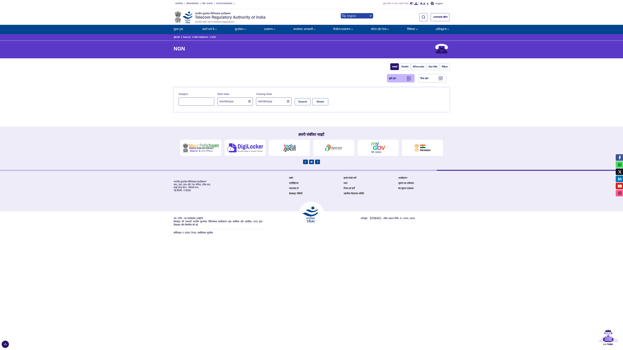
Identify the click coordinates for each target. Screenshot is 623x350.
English (439, 4)
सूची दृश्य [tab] (392, 78)
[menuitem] (178, 29)
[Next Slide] (317, 162)
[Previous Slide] (305, 162)
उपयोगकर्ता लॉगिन (440, 17)
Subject (183, 94)
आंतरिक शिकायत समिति (354, 193)
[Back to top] (5, 344)
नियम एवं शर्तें (349, 188)
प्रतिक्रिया (293, 183)
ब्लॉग (291, 178)
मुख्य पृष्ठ (177, 37)
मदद (346, 183)
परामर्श (394, 66)
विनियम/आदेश (418, 66)
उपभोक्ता (179, 3)
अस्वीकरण (402, 178)
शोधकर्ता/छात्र (192, 3)
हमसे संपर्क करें (350, 178)
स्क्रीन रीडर (404, 4)
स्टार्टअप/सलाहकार (224, 3)
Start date (223, 94)
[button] (411, 3)
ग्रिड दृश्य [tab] (424, 78)
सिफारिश (405, 66)
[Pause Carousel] (311, 162)
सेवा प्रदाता (207, 3)
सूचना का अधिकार (406, 183)
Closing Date (264, 94)
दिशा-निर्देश (433, 66)
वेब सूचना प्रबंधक (406, 188)
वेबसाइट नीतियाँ (295, 193)
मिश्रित (445, 66)
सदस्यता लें (294, 188)
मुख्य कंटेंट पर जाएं (390, 4)
